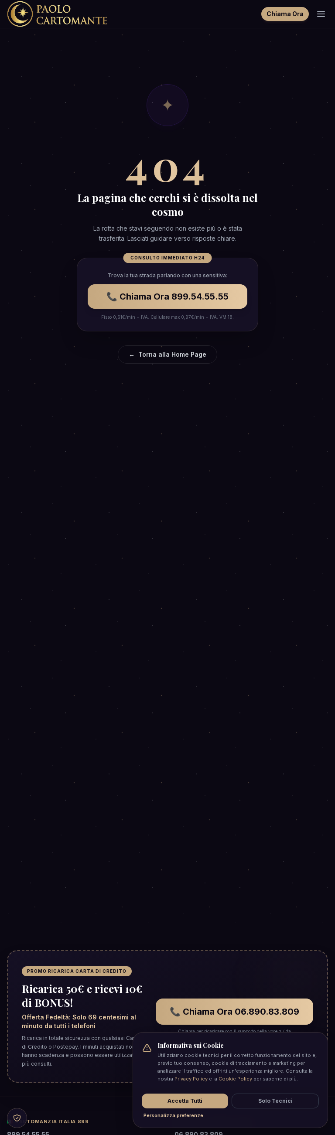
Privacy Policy (191, 1079)
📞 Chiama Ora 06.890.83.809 (234, 1011)
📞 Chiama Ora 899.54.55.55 (167, 296)
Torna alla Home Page (167, 354)
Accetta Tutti (185, 1101)
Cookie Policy (235, 1079)
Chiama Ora (285, 13)
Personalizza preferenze (173, 1115)
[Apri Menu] (321, 14)
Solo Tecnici (275, 1101)
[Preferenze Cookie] (17, 1118)
